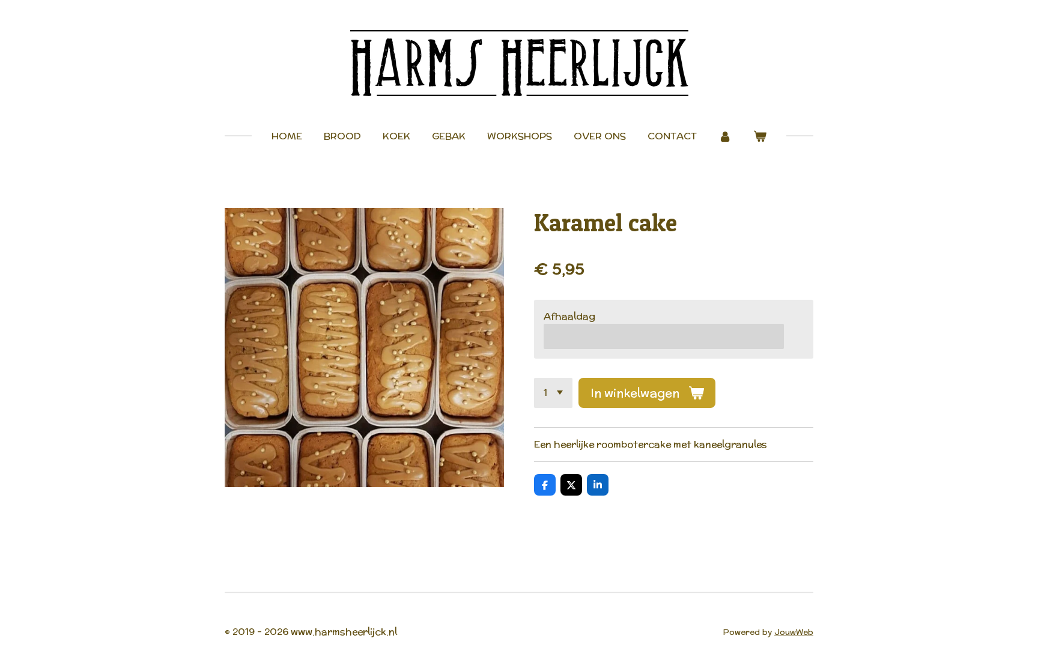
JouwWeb (793, 632)
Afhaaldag (569, 316)
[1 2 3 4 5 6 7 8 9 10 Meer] (553, 393)
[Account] (725, 136)
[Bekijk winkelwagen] (759, 136)
